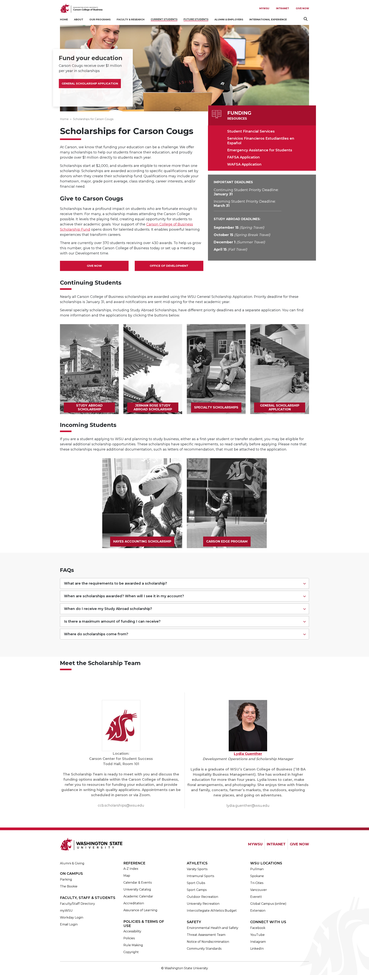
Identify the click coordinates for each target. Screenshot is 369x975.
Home (64, 19)
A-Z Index (130, 869)
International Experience (268, 19)
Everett (256, 897)
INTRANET (276, 844)
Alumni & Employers (228, 19)
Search (306, 18)
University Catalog (137, 889)
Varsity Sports (197, 869)
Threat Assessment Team (206, 935)
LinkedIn (257, 948)
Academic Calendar (138, 896)
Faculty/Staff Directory (77, 903)
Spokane (257, 876)
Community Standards (204, 948)
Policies (129, 938)
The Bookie (68, 886)
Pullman (257, 869)
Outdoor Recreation (202, 897)
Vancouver (258, 890)
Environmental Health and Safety (212, 928)
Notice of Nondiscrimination (208, 942)
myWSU (66, 910)
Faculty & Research (131, 19)
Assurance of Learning (140, 910)
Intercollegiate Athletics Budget (212, 910)
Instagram (258, 942)
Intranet (282, 8)
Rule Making (133, 945)
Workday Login (71, 917)
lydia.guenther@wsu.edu (247, 806)
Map (126, 875)
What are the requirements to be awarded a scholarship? (115, 583)
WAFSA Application (244, 164)
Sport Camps (197, 890)
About (78, 19)
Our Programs (100, 19)
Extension (257, 910)
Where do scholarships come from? (96, 634)
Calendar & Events (137, 882)
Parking (66, 879)
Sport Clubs (196, 883)
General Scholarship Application (90, 83)
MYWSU (264, 8)
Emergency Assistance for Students (259, 150)
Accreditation (133, 903)
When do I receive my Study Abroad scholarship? (108, 609)
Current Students (164, 19)
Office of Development (169, 266)
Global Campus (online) (268, 903)
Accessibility (132, 931)
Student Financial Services (251, 131)
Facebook (257, 928)
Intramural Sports (200, 876)
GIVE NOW (299, 844)
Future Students (196, 19)
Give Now (302, 8)
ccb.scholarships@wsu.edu (121, 805)
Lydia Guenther (248, 754)
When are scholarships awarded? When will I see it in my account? (124, 596)
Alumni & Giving (72, 863)
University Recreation (203, 903)
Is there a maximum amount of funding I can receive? (112, 621)
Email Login (69, 924)
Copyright (131, 952)
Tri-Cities (256, 883)
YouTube (257, 935)
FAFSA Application (243, 157)
